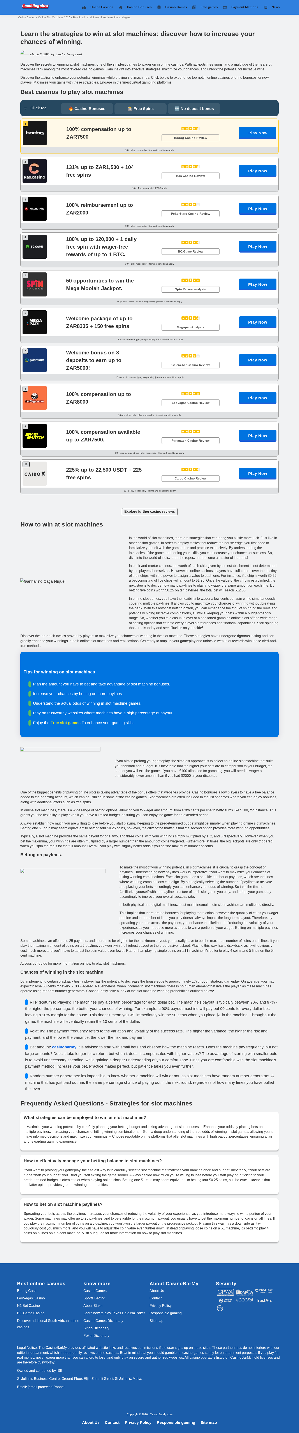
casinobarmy (64, 1047)
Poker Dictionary (96, 1335)
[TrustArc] (264, 1300)
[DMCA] (244, 1290)
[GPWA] (225, 1290)
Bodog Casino (28, 1291)
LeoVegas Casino (31, 1298)
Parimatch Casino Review (190, 440)
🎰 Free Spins (141, 108)
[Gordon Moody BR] (225, 1300)
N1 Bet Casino (28, 1305)
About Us (157, 1291)
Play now (258, 133)
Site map (156, 1321)
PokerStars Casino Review (190, 213)
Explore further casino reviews (149, 511)
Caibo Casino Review (190, 478)
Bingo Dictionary (96, 1328)
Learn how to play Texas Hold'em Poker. (114, 1313)
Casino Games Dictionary (103, 1321)
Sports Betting (94, 1298)
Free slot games (66, 723)
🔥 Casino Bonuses (87, 108)
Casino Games (95, 1291)
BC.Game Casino (30, 1313)
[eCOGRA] (244, 1300)
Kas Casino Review (190, 176)
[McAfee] (264, 1290)
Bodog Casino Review (190, 137)
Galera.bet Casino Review (190, 365)
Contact (156, 1298)
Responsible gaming (166, 1313)
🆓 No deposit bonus (194, 108)
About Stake (92, 1305)
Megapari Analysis (190, 327)
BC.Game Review (190, 251)
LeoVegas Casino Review (190, 402)
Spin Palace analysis (190, 289)
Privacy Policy (161, 1305)
